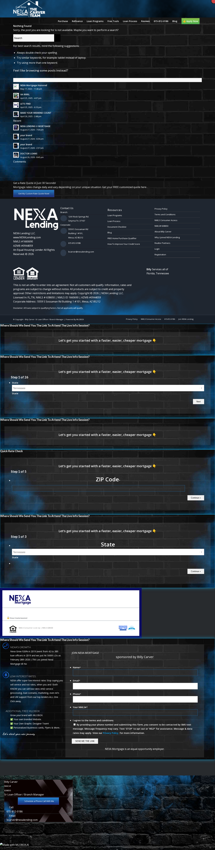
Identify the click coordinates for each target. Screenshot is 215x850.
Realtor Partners (162, 243)
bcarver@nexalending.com (81, 251)
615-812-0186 (74, 243)
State (15, 382)
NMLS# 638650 (161, 225)
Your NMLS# (80, 707)
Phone (77, 693)
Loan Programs (115, 215)
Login (157, 248)
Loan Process (114, 221)
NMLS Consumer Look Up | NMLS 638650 (36, 628)
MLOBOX (80, 319)
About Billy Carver (163, 231)
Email (76, 680)
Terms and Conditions (165, 214)
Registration (160, 254)
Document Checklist (117, 226)
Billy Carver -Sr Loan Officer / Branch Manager (44, 319)
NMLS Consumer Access (166, 220)
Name (77, 667)
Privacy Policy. (111, 732)
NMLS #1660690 (23, 241)
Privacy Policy (161, 208)
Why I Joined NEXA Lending (167, 237)
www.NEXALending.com (27, 237)
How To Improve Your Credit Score (124, 244)
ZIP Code (108, 479)
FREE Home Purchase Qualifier (122, 238)
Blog (110, 232)
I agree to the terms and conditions (93, 720)
